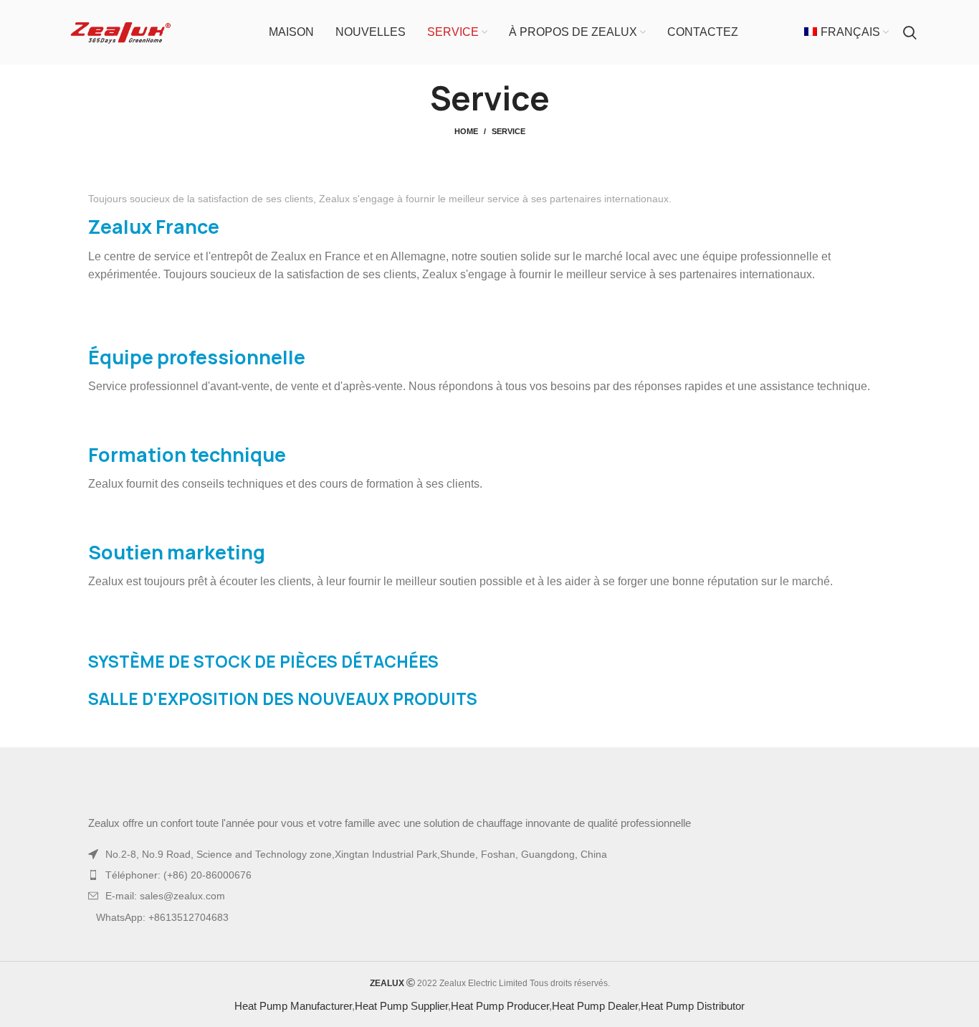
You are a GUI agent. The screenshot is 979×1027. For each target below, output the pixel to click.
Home (466, 160)
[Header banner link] (468, 14)
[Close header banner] (961, 14)
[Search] (910, 61)
